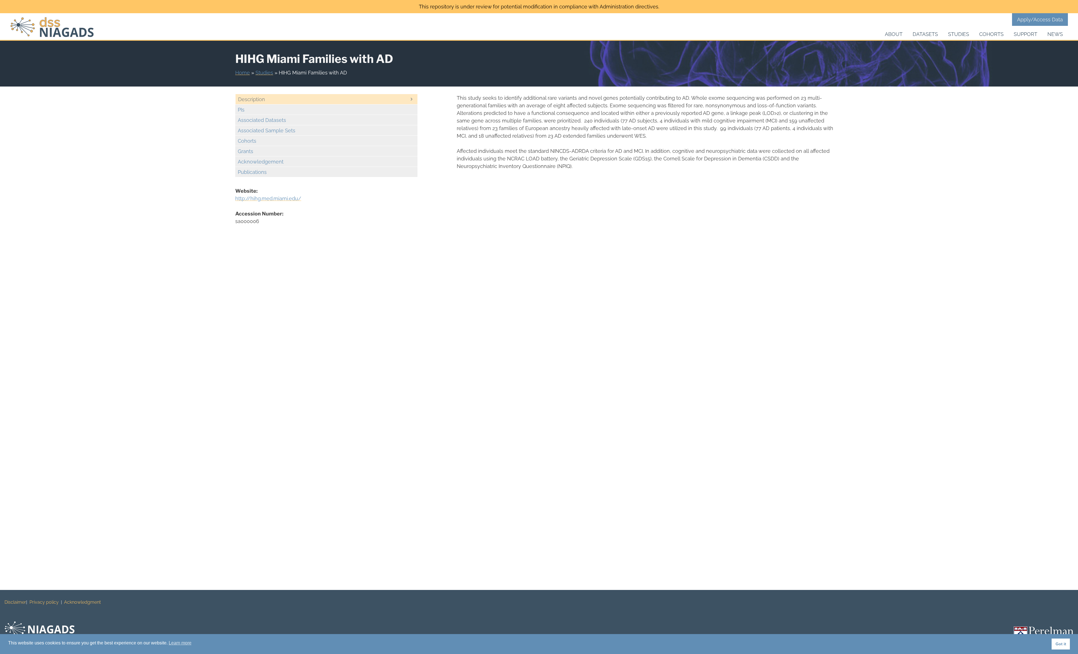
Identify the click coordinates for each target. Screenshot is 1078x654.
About (894, 34)
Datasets (925, 34)
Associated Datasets (262, 120)
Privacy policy (44, 602)
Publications (252, 172)
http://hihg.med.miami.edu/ (268, 198)
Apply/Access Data (1040, 19)
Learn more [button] (180, 643)
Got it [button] (1061, 644)
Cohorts (991, 34)
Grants (245, 151)
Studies (958, 34)
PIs (241, 110)
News (1055, 34)
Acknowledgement (261, 162)
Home (242, 73)
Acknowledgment (82, 602)
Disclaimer (15, 602)
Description (251, 99)
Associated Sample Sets (266, 130)
